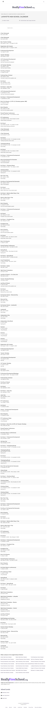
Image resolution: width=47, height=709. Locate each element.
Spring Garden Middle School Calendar (8, 670)
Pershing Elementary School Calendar (8, 661)
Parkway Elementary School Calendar (38, 661)
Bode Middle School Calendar (21, 670)
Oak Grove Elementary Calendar (37, 659)
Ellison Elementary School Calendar (22, 672)
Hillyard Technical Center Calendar (7, 668)
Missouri (5, 14)
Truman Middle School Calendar (22, 668)
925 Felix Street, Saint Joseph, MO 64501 (28, 20)
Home (2, 14)
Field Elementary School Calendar (37, 657)
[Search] (43, 1)
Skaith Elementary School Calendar (7, 659)
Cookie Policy (20, 707)
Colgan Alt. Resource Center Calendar (38, 668)
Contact (15, 707)
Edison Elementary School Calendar (22, 661)
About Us (10, 707)
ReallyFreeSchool (26, 703)
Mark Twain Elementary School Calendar (23, 663)
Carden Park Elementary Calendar (7, 672)
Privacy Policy (31, 707)
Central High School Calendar (6, 657)
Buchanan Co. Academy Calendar (37, 670)
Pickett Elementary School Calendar (7, 663)
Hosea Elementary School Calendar (7, 666)
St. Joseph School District (12, 14)
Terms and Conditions (38, 707)
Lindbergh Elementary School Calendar (38, 666)
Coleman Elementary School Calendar (23, 659)
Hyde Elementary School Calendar (22, 666)
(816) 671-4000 (6, 20)
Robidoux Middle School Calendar (37, 663)
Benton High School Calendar (21, 657)
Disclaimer (25, 707)
